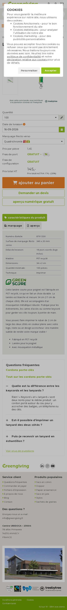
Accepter (51, 70)
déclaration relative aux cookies (27, 59)
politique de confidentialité (24, 56)
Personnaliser (29, 70)
